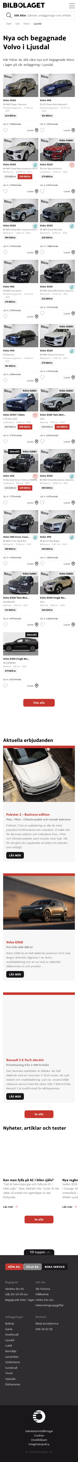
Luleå (8, 1345)
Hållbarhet (42, 1294)
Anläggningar (14, 1317)
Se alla (39, 1114)
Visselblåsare (39, 1439)
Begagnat (11, 1282)
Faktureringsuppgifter (50, 1305)
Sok (17, 23)
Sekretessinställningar (39, 1431)
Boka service (55, 1267)
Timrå (8, 1373)
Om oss (40, 1282)
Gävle (8, 1329)
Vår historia (43, 1288)
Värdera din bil (14, 1288)
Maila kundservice (47, 1323)
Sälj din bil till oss (16, 1294)
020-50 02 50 (44, 1329)
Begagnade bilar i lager (20, 1299)
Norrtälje (10, 1351)
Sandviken (12, 1356)
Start (9, 23)
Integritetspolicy (39, 1444)
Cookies (39, 1435)
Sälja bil (32, 1267)
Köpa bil (14, 1267)
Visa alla (39, 703)
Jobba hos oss (44, 1299)
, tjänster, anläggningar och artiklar (42, 15)
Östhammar (12, 1384)
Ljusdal (9, 1340)
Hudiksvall (11, 1334)
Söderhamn (12, 1362)
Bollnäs (9, 1323)
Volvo (27, 23)
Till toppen (37, 1252)
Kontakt (41, 1317)
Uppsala (10, 1378)
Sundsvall (11, 1367)
